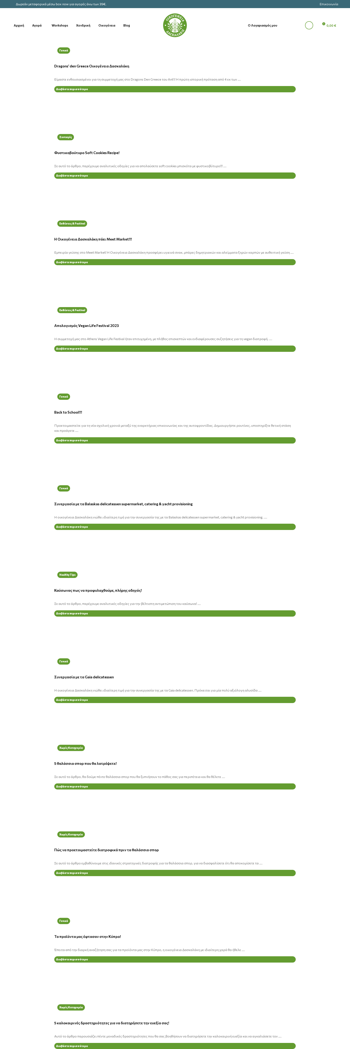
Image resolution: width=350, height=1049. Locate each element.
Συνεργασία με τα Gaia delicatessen (84, 677)
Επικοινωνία (329, 4)
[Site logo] (175, 25)
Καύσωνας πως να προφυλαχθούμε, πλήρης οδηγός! (98, 590)
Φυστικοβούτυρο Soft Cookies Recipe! (87, 152)
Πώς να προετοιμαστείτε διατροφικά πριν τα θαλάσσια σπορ (106, 850)
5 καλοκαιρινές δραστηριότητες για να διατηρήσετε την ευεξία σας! (111, 1023)
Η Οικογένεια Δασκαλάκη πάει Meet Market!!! (93, 239)
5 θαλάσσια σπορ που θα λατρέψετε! (85, 763)
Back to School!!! (68, 412)
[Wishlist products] (307, 25)
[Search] (293, 25)
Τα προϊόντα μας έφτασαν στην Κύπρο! (87, 936)
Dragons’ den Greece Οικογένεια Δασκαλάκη (91, 66)
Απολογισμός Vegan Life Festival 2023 (86, 325)
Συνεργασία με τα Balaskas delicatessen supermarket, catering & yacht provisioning (123, 504)
